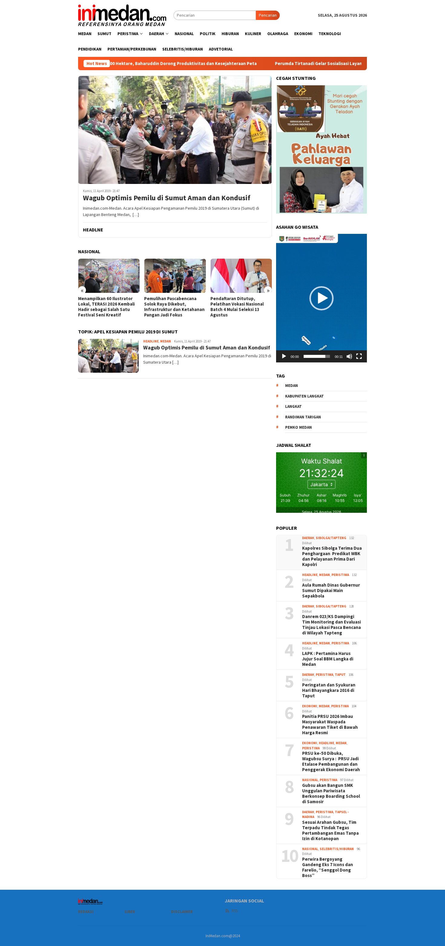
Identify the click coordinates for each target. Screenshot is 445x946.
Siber (129, 911)
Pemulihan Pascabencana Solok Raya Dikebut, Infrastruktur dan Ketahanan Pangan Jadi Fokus (130, 307)
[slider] (317, 356)
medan (291, 385)
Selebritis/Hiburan (337, 849)
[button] (321, 298)
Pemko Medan (298, 427)
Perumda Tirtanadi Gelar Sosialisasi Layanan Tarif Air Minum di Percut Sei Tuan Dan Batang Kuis (332, 63)
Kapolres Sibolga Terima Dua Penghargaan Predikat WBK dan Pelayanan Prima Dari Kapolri (332, 556)
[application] (321, 298)
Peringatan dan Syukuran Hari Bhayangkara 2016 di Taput (328, 690)
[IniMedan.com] (122, 14)
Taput (340, 675)
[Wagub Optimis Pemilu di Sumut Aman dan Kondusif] (175, 130)
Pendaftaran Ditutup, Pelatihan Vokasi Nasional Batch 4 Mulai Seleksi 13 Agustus (192, 307)
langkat (293, 406)
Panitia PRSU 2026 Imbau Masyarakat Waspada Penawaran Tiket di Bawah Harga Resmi (330, 724)
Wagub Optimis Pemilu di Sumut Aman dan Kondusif (166, 198)
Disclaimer (182, 911)
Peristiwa (340, 575)
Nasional (310, 780)
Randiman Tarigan (303, 417)
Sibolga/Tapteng (331, 538)
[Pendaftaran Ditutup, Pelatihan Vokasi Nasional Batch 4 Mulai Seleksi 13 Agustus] (197, 276)
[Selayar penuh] (359, 356)
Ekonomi (309, 706)
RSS (235, 910)
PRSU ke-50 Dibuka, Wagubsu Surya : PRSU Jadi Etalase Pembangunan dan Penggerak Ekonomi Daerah (331, 761)
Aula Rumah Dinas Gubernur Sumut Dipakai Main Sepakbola (331, 590)
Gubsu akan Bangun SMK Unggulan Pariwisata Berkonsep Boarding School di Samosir (331, 793)
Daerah (308, 538)
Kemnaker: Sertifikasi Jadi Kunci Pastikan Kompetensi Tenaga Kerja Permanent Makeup (260, 307)
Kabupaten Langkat (304, 396)
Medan (165, 341)
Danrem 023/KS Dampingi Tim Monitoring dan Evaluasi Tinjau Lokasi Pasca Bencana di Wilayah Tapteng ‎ (331, 625)
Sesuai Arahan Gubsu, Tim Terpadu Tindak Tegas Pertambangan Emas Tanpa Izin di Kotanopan (330, 830)
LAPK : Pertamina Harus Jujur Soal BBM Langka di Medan (327, 659)
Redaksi (86, 911)
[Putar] (284, 356)
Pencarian (268, 15)
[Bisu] (349, 356)
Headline (151, 341)
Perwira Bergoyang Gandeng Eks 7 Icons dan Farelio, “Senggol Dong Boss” (327, 867)
